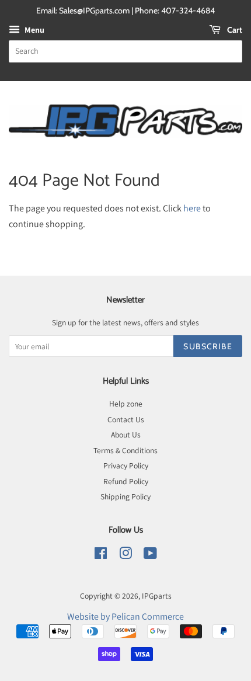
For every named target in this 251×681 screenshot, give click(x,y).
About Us (126, 434)
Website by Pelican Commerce (125, 616)
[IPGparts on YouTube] (150, 555)
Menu (33, 30)
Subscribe (207, 346)
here (192, 208)
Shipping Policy (125, 496)
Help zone (125, 403)
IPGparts (157, 595)
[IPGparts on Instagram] (125, 555)
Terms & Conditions (125, 450)
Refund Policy (125, 481)
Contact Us (125, 419)
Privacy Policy (125, 465)
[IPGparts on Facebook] (100, 555)
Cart (233, 30)
